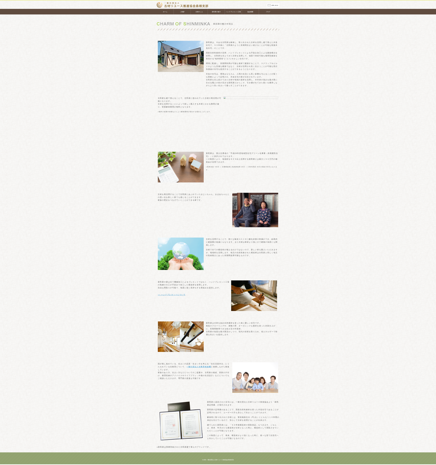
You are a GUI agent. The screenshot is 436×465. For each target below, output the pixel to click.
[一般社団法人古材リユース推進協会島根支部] (186, 5)
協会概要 (250, 12)
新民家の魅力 (216, 12)
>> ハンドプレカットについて (172, 294)
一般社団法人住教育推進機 (198, 366)
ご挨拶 (182, 12)
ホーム (165, 12)
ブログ (268, 12)
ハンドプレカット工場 (233, 12)
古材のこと (199, 12)
